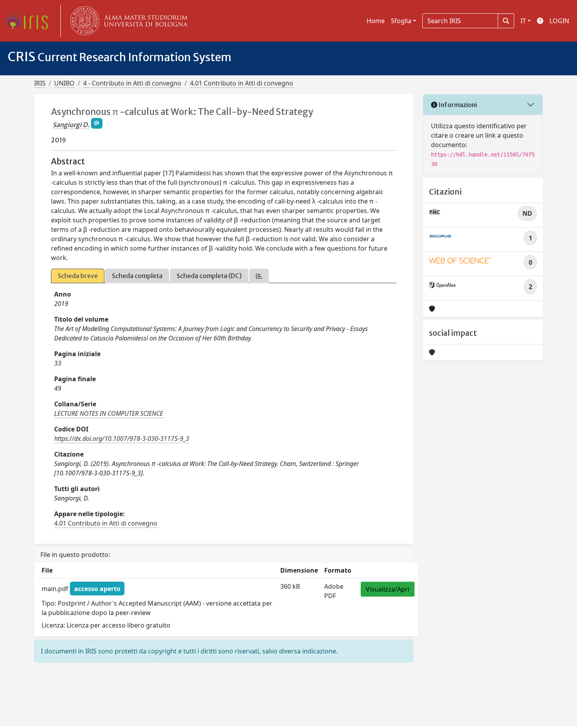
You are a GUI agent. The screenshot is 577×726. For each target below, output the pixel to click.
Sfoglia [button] (401, 20)
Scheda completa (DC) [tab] (209, 276)
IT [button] (523, 20)
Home (376, 20)
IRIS (40, 83)
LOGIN (559, 20)
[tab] (259, 276)
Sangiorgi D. (71, 125)
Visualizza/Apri (387, 589)
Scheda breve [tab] (78, 276)
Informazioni (457, 105)
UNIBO (64, 83)
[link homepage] (29, 21)
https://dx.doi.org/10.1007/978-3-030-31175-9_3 (121, 438)
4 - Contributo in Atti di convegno (132, 83)
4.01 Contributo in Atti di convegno (241, 83)
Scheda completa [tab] (137, 276)
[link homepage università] (127, 21)
